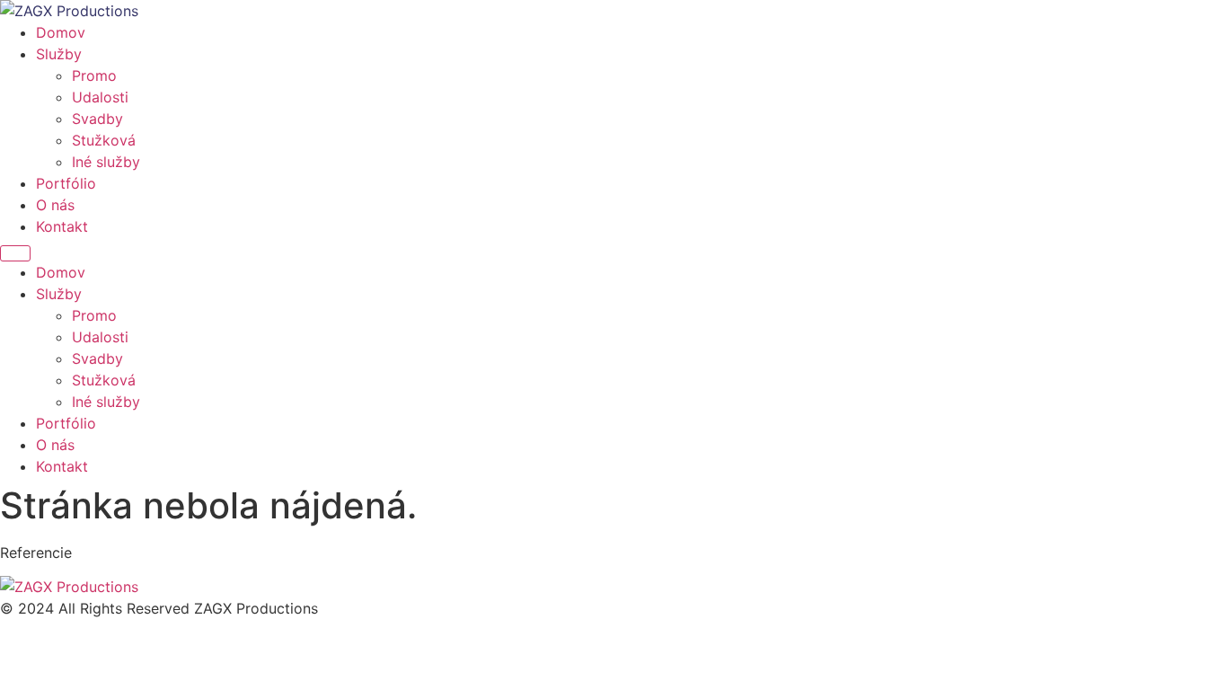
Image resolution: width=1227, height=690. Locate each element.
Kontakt (62, 226)
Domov (60, 32)
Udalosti (100, 97)
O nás (55, 205)
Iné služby (106, 162)
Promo (94, 75)
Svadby (97, 119)
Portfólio (66, 183)
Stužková (104, 140)
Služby (59, 54)
